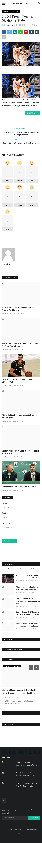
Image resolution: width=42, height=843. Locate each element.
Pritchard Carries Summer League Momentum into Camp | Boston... (19, 691)
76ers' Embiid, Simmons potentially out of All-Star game (19, 416)
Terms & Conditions (20, 834)
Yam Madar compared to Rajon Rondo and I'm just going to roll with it (21, 133)
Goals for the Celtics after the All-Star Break (20, 487)
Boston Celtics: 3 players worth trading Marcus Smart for (21, 144)
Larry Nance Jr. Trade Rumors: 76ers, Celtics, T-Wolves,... (18, 380)
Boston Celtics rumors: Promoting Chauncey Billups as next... (28, 601)
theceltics (9, 25)
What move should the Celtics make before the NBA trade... (27, 588)
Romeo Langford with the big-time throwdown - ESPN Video (27, 576)
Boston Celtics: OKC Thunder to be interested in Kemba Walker (28, 613)
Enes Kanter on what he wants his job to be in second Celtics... (27, 774)
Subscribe (34, 818)
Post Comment (9, 541)
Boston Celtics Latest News (11, 11)
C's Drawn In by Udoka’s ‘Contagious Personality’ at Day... (27, 764)
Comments (7, 497)
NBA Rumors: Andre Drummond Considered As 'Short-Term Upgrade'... (20, 344)
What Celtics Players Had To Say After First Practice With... (27, 785)
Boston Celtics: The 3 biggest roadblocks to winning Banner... (28, 625)
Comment (6, 523)
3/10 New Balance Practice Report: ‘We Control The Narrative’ (18, 309)
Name (4, 503)
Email (4, 513)
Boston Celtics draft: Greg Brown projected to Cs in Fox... (20, 452)
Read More (32, 113)
